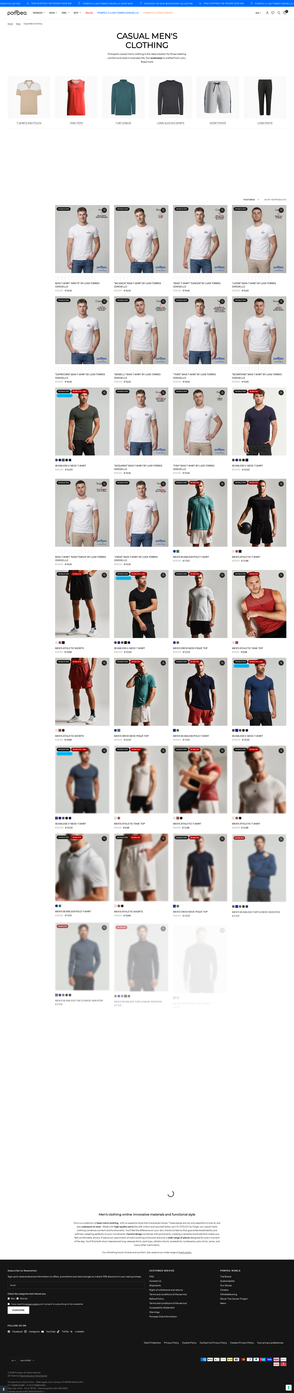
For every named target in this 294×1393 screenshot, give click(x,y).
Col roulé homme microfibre (192, 1086)
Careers (224, 1289)
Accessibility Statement (162, 1307)
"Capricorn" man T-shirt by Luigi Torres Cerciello (80, 376)
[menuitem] (38, 12)
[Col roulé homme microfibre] (200, 1043)
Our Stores (226, 1285)
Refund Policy (156, 1298)
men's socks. (185, 1252)
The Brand (225, 1276)
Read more (147, 61)
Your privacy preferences (270, 1342)
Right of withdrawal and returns (166, 1289)
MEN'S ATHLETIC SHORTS (69, 648)
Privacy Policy (171, 1342)
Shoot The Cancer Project (234, 1298)
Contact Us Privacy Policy (213, 1342)
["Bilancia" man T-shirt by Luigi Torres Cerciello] (141, 239)
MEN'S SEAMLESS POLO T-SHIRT (191, 556)
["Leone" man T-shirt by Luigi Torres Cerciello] (259, 239)
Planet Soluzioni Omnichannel (33, 1375)
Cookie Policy (189, 1342)
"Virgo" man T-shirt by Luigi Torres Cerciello (136, 558)
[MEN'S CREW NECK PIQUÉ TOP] (200, 604)
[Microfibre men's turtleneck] (200, 955)
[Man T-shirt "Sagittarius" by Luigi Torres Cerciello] (82, 513)
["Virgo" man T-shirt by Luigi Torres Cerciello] (141, 513)
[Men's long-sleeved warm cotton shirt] (82, 1043)
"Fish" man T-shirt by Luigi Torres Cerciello (193, 467)
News (223, 1303)
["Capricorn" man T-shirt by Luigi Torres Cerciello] (82, 330)
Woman (37, 12)
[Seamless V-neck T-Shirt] (82, 421)
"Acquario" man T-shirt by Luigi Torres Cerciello (138, 467)
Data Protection (152, 1342)
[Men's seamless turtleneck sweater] (259, 867)
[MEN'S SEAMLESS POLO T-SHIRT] (200, 513)
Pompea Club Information (163, 1316)
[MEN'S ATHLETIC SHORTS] (82, 604)
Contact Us (155, 1281)
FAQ (151, 1276)
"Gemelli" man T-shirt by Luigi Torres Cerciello (137, 376)
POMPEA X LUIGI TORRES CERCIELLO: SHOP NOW (51, 3)
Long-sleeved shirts (170, 123)
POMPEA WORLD (230, 1271)
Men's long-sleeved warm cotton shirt (80, 1086)
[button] (3, 1389)
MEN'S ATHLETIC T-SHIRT (246, 556)
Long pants (265, 123)
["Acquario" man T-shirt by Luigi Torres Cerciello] (141, 421)
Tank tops (76, 123)
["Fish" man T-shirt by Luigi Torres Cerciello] (200, 421)
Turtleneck (123, 123)
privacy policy (32, 1304)
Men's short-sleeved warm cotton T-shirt (138, 1088)
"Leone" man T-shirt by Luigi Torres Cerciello (254, 285)
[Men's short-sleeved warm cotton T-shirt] (141, 1043)
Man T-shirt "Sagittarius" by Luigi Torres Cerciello (80, 558)
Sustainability (227, 1281)
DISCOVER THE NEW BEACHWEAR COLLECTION (112, 3)
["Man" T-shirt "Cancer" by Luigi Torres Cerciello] (200, 239)
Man (52, 12)
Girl (64, 12)
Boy (76, 12)
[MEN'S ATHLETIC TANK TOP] (259, 604)
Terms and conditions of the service (168, 1294)
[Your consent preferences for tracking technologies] (289, 1388)
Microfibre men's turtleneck (192, 999)
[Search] (279, 13)
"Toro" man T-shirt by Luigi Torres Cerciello (194, 376)
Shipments (155, 1285)
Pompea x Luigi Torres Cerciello (118, 12)
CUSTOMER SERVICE (161, 1271)
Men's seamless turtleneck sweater (256, 911)
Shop (18, 24)
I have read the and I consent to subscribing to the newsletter (47, 1304)
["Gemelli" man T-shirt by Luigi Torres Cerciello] (141, 330)
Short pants (218, 123)
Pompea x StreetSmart (158, 12)
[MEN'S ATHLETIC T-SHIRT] (259, 513)
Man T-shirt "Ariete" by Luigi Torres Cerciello (77, 285)
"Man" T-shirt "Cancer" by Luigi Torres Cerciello (197, 285)
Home (10, 24)
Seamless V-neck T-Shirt (70, 465)
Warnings (154, 1312)
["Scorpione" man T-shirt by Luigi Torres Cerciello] (259, 330)
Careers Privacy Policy (242, 1342)
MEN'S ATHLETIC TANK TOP (247, 648)
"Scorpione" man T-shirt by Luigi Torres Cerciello (257, 376)
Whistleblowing (228, 1294)
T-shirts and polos (29, 123)
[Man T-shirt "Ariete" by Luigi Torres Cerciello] (82, 239)
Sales (89, 12)
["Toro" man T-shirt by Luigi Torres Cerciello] (200, 330)
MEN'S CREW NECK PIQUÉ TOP (190, 648)
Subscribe (18, 1310)
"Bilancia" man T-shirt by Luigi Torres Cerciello (137, 285)
